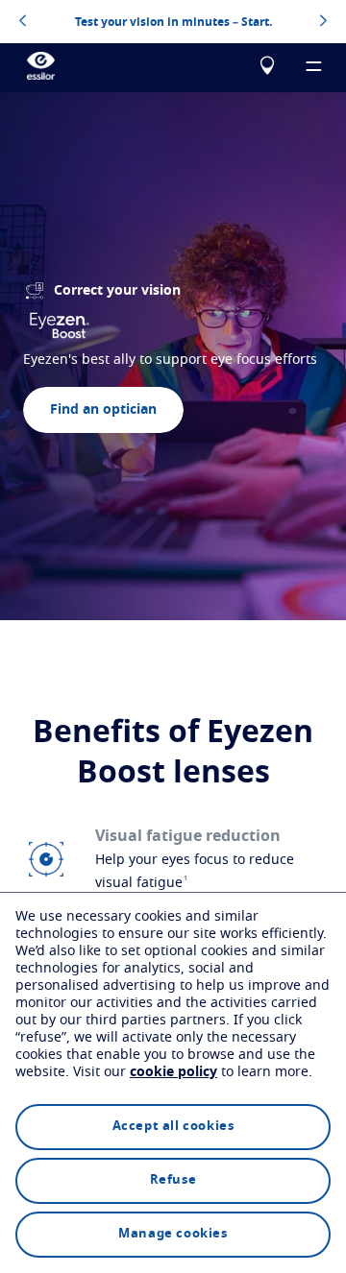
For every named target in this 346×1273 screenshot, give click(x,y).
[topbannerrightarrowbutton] (323, 22)
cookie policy (173, 1072)
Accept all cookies (173, 1126)
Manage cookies (172, 1234)
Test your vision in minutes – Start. (173, 22)
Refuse (173, 1180)
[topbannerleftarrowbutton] (22, 22)
